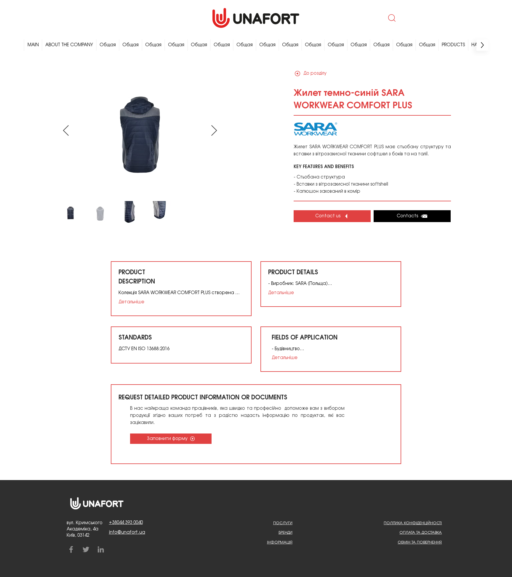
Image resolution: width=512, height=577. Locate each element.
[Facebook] (71, 549)
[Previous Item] (66, 131)
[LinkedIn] (100, 549)
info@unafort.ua (127, 532)
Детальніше (131, 302)
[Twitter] (85, 549)
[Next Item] (214, 131)
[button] (391, 18)
